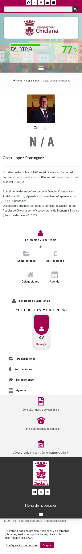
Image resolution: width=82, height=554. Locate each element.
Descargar (41, 344)
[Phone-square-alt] (53, 2)
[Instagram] (41, 2)
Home (19, 80)
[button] (41, 68)
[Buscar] (75, 9)
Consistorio (32, 80)
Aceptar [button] (47, 545)
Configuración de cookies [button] (22, 545)
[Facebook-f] (28, 2)
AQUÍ (31, 537)
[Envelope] (47, 2)
